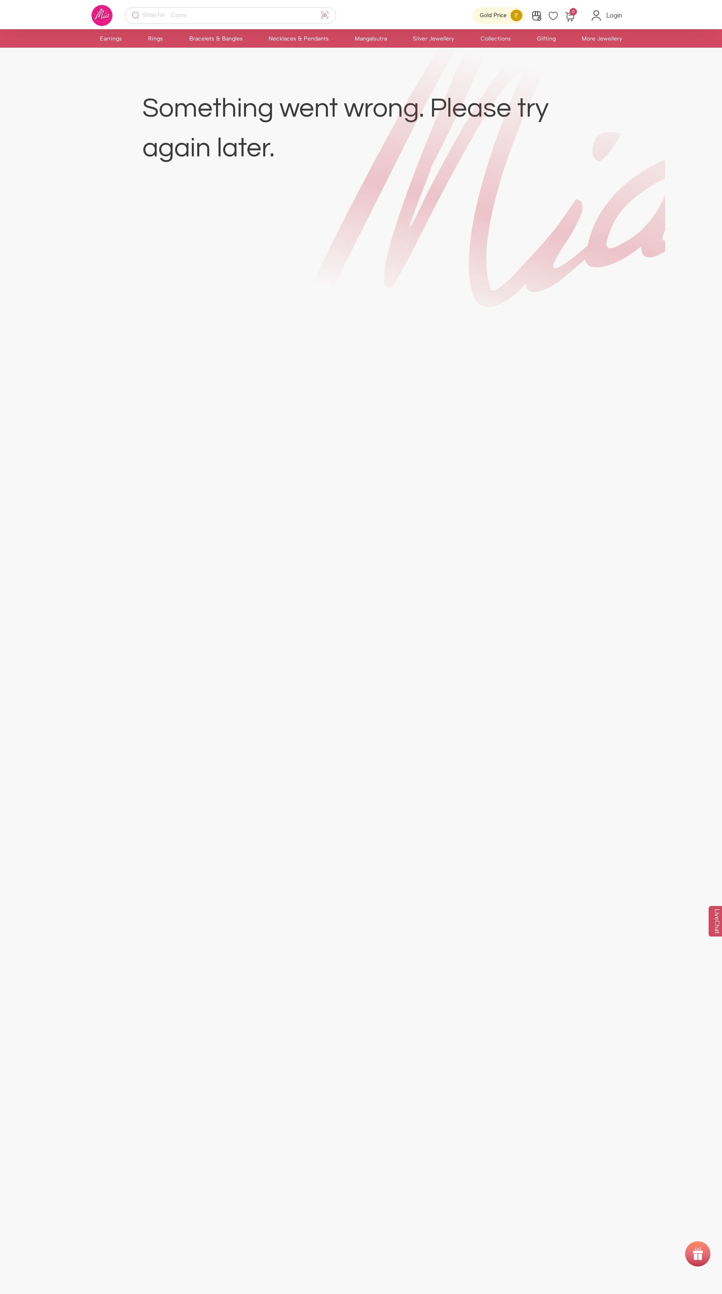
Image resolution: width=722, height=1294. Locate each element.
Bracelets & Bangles (216, 38)
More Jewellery (602, 38)
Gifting (546, 38)
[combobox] (235, 15)
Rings (155, 38)
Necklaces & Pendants (299, 38)
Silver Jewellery (433, 38)
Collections (495, 38)
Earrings (111, 38)
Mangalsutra (371, 38)
